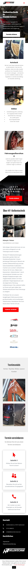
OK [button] (14, 567)
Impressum (6, 541)
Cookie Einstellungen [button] (19, 565)
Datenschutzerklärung (9, 544)
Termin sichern (11, 34)
